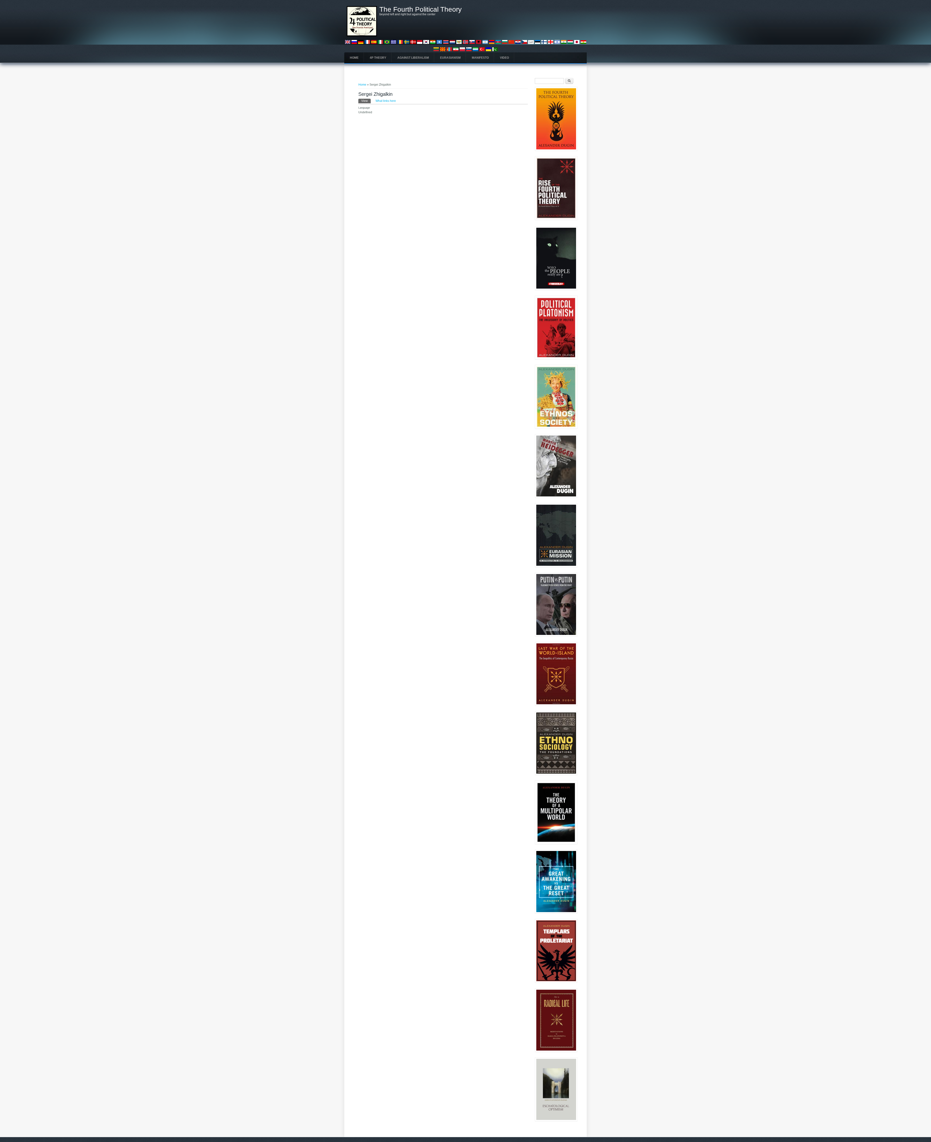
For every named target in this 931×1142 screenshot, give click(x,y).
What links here (386, 101)
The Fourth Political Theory (420, 9)
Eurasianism (450, 57)
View (366, 101)
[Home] (362, 35)
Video (504, 57)
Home (354, 57)
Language (364, 107)
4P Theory (378, 57)
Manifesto (480, 57)
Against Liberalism (413, 57)
